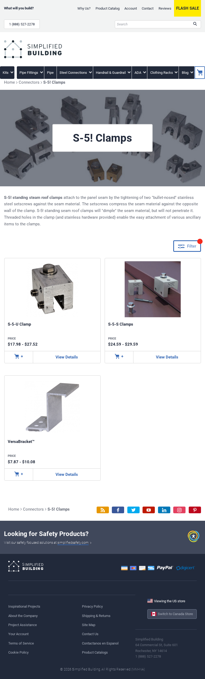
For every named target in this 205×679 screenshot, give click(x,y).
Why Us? (83, 8)
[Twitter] (133, 510)
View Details (67, 357)
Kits (6, 73)
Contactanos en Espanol (100, 643)
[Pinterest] (195, 510)
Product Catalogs (95, 652)
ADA (138, 73)
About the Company (23, 616)
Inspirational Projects (24, 606)
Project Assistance (22, 625)
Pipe (50, 73)
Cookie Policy (18, 652)
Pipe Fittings (29, 73)
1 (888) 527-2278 (22, 24)
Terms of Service (21, 643)
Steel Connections (74, 73)
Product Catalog (108, 8)
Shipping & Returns (96, 616)
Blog (185, 73)
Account (130, 8)
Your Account (18, 634)
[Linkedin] (164, 510)
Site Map (88, 625)
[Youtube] (149, 510)
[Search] (195, 24)
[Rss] (103, 510)
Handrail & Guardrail (111, 73)
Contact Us (90, 634)
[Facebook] (118, 510)
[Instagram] (179, 510)
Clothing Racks (162, 73)
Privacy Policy (92, 606)
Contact (147, 8)
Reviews (165, 8)
